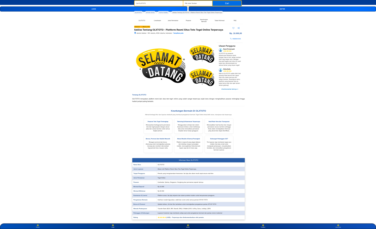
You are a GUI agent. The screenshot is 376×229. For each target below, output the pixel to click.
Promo (38, 227)
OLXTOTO (138, 12)
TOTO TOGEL (163, 12)
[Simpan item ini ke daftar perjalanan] (233, 28)
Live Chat (338, 227)
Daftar (188, 227)
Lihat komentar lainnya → (229, 89)
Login (112, 227)
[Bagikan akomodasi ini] (238, 28)
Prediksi (263, 227)
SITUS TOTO (150, 12)
